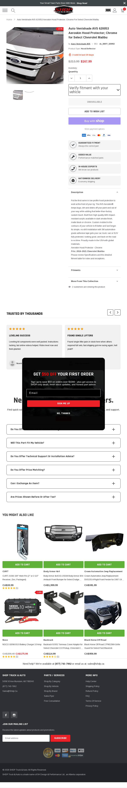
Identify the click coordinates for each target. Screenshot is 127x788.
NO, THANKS (63, 413)
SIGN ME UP (63, 403)
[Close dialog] (100, 361)
